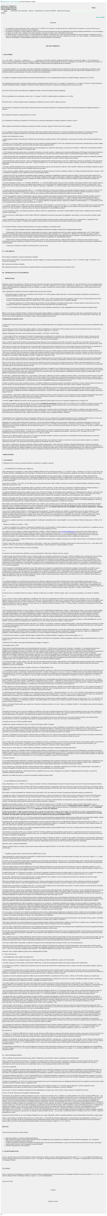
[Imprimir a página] (30, 1)
